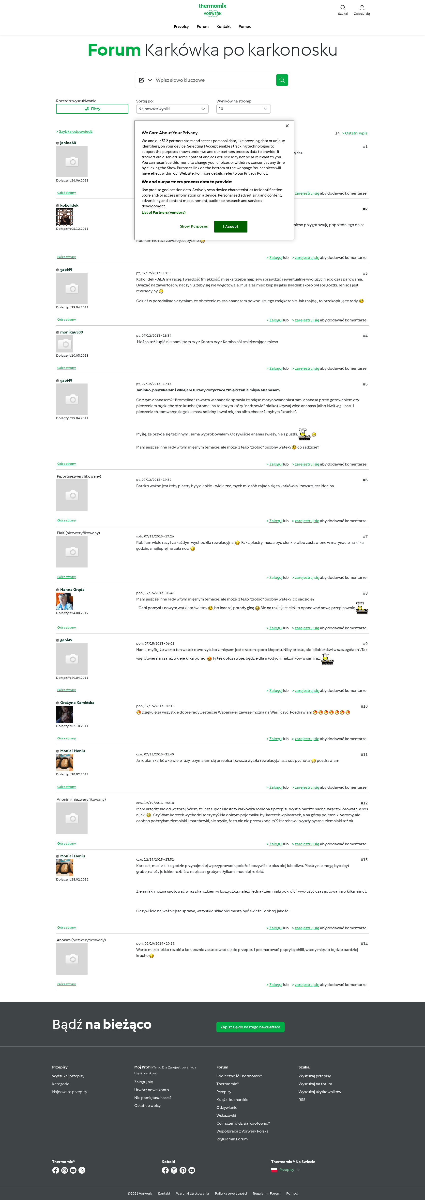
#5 (365, 384)
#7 (365, 536)
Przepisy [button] (181, 26)
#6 (365, 480)
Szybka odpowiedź (75, 131)
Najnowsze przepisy (69, 1091)
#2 (365, 209)
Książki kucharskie (232, 1099)
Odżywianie (226, 1107)
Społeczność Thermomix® (239, 1076)
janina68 (68, 142)
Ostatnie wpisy (147, 1105)
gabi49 (66, 269)
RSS (302, 1099)
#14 (364, 943)
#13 (364, 859)
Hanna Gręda (72, 589)
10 (221, 108)
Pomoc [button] (245, 26)
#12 (364, 803)
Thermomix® (227, 1084)
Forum (222, 1067)
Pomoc (292, 1193)
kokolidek (69, 205)
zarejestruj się (307, 193)
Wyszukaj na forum (315, 1084)
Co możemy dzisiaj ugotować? (243, 1123)
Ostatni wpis (356, 133)
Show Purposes (194, 226)
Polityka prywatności (231, 1193)
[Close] (287, 125)
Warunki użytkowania (192, 1193)
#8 (365, 593)
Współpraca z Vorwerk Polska (242, 1131)
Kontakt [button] (223, 26)
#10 (364, 706)
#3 (365, 273)
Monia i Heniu (72, 751)
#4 (365, 335)
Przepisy (60, 1067)
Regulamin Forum (232, 1139)
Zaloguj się (143, 1082)
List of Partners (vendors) (164, 212)
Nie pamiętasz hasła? (152, 1097)
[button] (343, 10)
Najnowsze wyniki (154, 108)
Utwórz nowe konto (151, 1089)
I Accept (231, 226)
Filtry (95, 108)
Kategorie (60, 1084)
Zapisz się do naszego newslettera (250, 1027)
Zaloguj (275, 257)
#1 (365, 146)
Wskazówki (226, 1115)
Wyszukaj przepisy (68, 1076)
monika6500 (71, 332)
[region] (214, 180)
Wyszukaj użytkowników (320, 1091)
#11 (364, 754)
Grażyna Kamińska (77, 702)
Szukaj (304, 1067)
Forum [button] (203, 26)
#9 (365, 643)
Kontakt (164, 1193)
